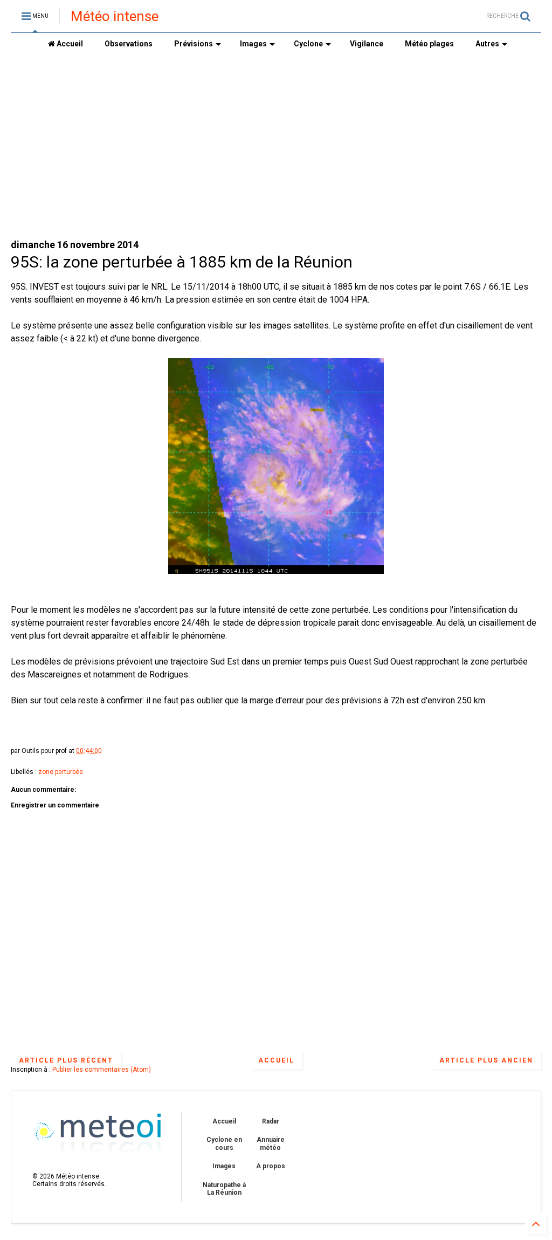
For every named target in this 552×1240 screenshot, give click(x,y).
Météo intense (114, 16)
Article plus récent (66, 1060)
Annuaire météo (271, 1143)
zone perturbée (60, 772)
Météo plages (429, 43)
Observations (129, 43)
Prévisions (193, 43)
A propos (270, 1166)
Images (253, 43)
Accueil (69, 43)
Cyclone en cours (224, 1143)
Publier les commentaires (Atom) (101, 1069)
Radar (270, 1121)
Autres (487, 43)
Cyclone (308, 43)
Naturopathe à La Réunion (224, 1188)
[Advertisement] (276, 146)
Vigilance (366, 43)
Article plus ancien (486, 1060)
